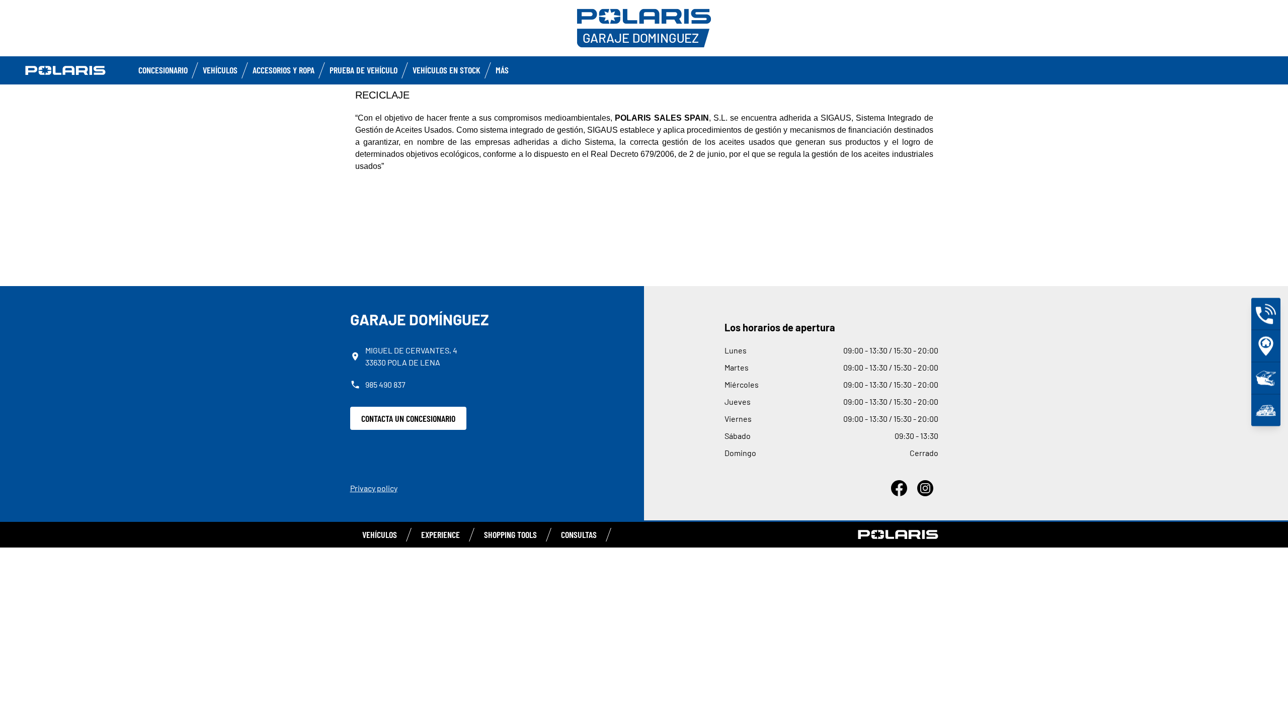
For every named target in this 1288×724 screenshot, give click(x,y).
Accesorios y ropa (283, 69)
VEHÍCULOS (379, 534)
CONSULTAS (579, 534)
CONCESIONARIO (163, 69)
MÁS (502, 69)
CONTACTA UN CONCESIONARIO (408, 418)
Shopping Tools (510, 534)
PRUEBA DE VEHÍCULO (363, 69)
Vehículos (220, 69)
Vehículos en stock (446, 69)
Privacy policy (373, 488)
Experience (440, 534)
